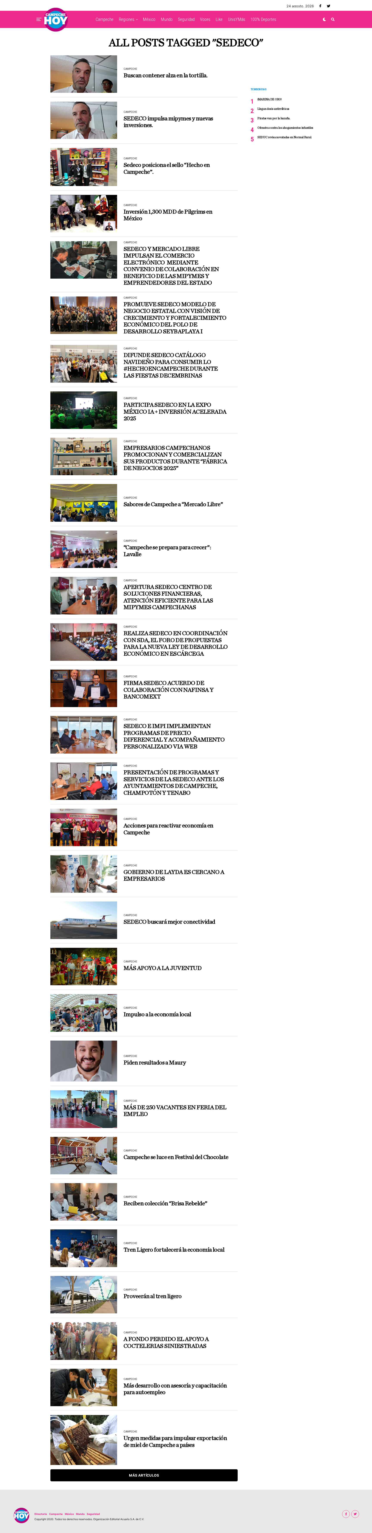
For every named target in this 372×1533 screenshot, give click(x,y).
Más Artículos (144, 1475)
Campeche (104, 19)
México (149, 19)
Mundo (167, 19)
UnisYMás (236, 19)
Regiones (126, 19)
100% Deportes (263, 19)
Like (219, 19)
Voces (205, 19)
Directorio (40, 1514)
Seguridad (186, 19)
